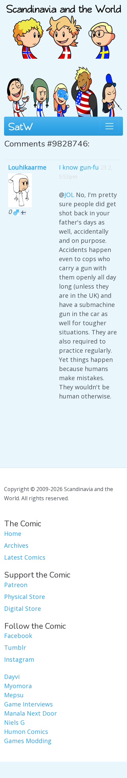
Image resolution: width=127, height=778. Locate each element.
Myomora (18, 686)
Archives (16, 545)
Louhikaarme (27, 167)
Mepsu (14, 695)
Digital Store (22, 608)
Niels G (14, 722)
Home (12, 533)
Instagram (19, 659)
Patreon (15, 585)
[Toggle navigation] (109, 126)
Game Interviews (28, 704)
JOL (69, 195)
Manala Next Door (30, 713)
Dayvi (12, 677)
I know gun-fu (79, 167)
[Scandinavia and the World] (63, 28)
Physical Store (24, 596)
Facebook (18, 635)
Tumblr (15, 647)
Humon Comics (26, 731)
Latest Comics (24, 557)
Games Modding (27, 741)
